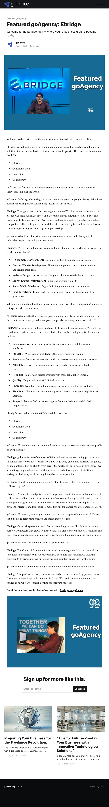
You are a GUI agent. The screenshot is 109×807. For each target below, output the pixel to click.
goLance (20, 42)
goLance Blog (9, 787)
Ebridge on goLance (71, 590)
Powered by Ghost (97, 787)
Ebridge (11, 147)
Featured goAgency (16, 18)
